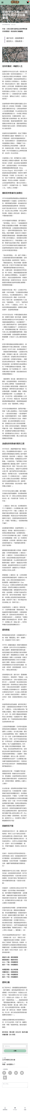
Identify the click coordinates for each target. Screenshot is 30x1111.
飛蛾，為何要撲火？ (8, 1064)
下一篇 (4, 1062)
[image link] (15, 2)
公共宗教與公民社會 (8, 1060)
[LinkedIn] (16, 1073)
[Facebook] (4, 1073)
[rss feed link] (5, 1077)
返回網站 (5, 1069)
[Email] (22, 1073)
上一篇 (4, 1058)
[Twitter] (10, 1073)
